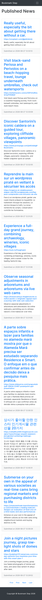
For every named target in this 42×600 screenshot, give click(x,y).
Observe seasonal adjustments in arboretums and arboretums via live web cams (19, 284)
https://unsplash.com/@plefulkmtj (18, 39)
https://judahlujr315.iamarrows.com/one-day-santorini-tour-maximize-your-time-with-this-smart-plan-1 (21, 556)
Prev (18, 583)
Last (30, 583)
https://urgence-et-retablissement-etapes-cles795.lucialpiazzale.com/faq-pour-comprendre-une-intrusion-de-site (20, 192)
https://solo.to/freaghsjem (15, 250)
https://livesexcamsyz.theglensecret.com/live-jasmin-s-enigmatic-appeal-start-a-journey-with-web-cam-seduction (20, 299)
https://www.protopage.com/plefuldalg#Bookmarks (20, 147)
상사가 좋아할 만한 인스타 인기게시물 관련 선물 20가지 (20, 424)
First (11, 583)
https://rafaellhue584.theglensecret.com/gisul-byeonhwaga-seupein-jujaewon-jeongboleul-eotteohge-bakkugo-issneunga (21, 435)
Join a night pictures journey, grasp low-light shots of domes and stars (20, 544)
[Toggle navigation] (37, 3)
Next (24, 583)
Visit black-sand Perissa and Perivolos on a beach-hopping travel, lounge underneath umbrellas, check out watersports (21, 74)
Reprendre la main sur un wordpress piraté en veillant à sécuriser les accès (19, 180)
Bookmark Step (9, 3)
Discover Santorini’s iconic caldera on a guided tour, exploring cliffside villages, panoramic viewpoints (20, 131)
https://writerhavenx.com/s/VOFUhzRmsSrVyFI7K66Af (20, 94)
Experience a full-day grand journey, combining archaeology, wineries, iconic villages (19, 236)
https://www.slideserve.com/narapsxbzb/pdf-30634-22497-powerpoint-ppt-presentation (21, 386)
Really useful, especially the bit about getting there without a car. (20, 29)
